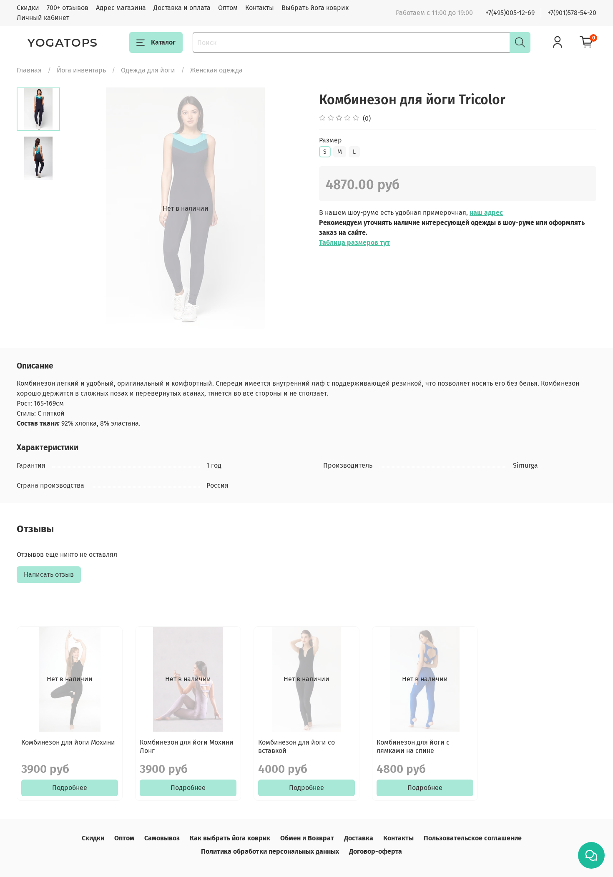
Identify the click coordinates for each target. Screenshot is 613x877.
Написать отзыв (49, 574)
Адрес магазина (121, 8)
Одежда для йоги (148, 70)
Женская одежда (216, 70)
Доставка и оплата (182, 8)
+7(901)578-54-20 (572, 13)
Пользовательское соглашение (473, 838)
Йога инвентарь (81, 70)
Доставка (358, 838)
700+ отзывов (67, 8)
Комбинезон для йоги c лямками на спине (413, 746)
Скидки (28, 8)
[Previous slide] (81, 209)
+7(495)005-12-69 (510, 13)
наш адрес (486, 213)
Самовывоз (162, 838)
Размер (330, 140)
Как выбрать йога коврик (230, 838)
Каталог (163, 42)
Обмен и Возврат (307, 838)
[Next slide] (290, 209)
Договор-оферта (375, 851)
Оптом (228, 8)
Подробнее (69, 788)
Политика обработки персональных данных (270, 851)
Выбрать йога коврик (315, 8)
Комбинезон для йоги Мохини (68, 742)
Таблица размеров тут (354, 243)
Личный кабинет (43, 18)
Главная (29, 70)
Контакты (259, 8)
